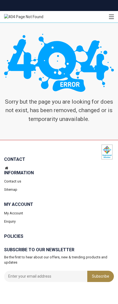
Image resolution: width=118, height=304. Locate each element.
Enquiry (10, 221)
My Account (13, 213)
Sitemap (10, 190)
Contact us (12, 181)
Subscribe (100, 276)
